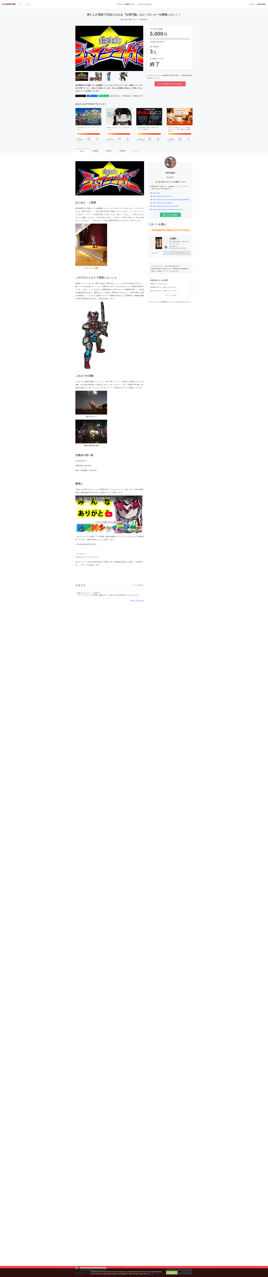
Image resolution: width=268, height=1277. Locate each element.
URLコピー (116, 96)
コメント (136, 151)
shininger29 (156, 193)
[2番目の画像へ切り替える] (95, 76)
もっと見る (137, 585)
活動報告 (95, 151)
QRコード (139, 96)
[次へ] (140, 48)
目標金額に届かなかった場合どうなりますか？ (163, 287)
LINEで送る (104, 96)
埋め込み (127, 96)
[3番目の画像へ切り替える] (109, 76)
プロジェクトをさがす (145, 4)
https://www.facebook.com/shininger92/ (165, 206)
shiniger (125, 19)
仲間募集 (122, 151)
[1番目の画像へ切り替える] (81, 76)
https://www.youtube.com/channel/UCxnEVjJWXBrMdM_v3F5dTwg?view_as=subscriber (172, 200)
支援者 (109, 151)
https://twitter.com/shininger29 (162, 203)
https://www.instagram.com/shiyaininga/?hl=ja (168, 209)
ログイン (252, 4)
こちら (171, 302)
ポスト (82, 96)
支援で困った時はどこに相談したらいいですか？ (164, 290)
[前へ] (77, 48)
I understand (171, 1273)
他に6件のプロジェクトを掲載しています (172, 182)
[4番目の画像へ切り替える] (123, 76)
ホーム (82, 151)
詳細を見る (155, 253)
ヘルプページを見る (170, 295)
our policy (150, 1274)
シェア (93, 96)
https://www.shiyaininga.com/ (162, 196)
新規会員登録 (261, 4)
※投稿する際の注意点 (137, 601)
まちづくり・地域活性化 (139, 19)
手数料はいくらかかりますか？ (159, 284)
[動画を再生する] (109, 48)
